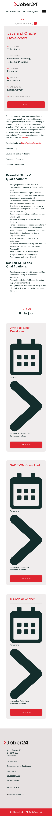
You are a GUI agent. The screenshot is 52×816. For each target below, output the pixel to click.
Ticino (10, 49)
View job (26, 444)
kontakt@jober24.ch (17, 794)
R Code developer (22, 599)
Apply (26, 104)
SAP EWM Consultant (25, 465)
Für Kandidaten (13, 12)
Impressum (11, 771)
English (10, 90)
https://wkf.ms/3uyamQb (31, 143)
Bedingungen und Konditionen (19, 766)
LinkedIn (24, 138)
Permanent (12, 71)
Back (24, 20)
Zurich (17, 49)
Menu (44, 11)
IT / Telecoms (14, 81)
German (19, 90)
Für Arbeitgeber (30, 12)
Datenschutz (12, 761)
